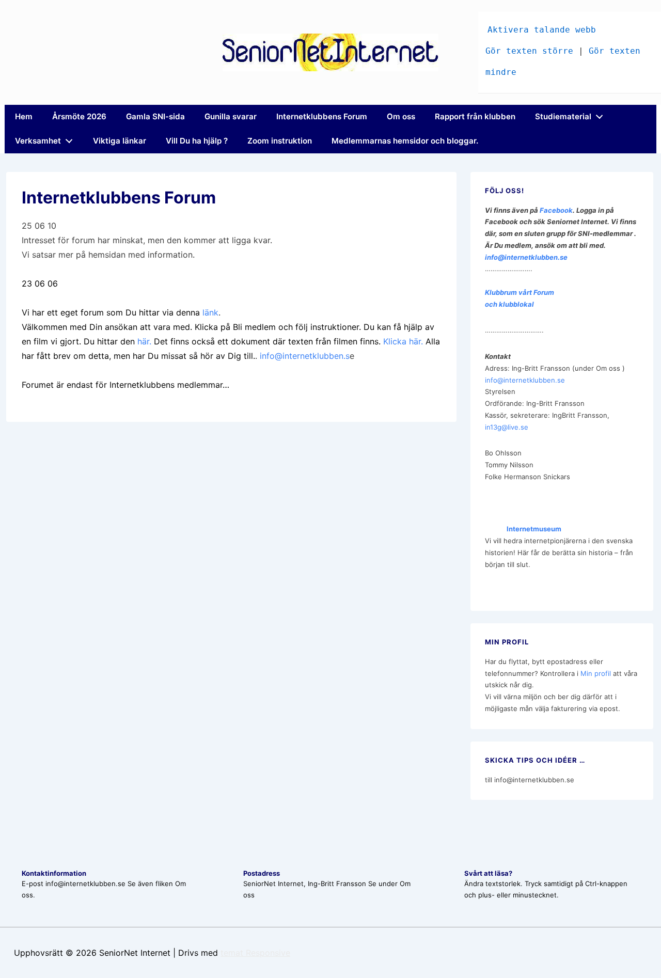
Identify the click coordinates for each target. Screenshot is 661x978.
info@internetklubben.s (305, 356)
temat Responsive (255, 953)
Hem (24, 116)
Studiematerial (563, 116)
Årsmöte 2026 (79, 116)
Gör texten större (529, 51)
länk (210, 312)
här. (144, 341)
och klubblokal (509, 304)
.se (563, 257)
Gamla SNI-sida (155, 116)
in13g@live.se (506, 427)
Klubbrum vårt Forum (519, 292)
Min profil (595, 673)
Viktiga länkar (119, 141)
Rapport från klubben (475, 116)
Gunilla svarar (230, 116)
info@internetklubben (521, 257)
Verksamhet (38, 141)
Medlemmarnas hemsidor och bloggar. (405, 141)
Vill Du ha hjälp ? (197, 141)
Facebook (556, 210)
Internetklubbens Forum (321, 116)
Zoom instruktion (279, 141)
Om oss (401, 116)
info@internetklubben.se (525, 380)
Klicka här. (403, 341)
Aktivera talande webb (541, 30)
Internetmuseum (523, 529)
